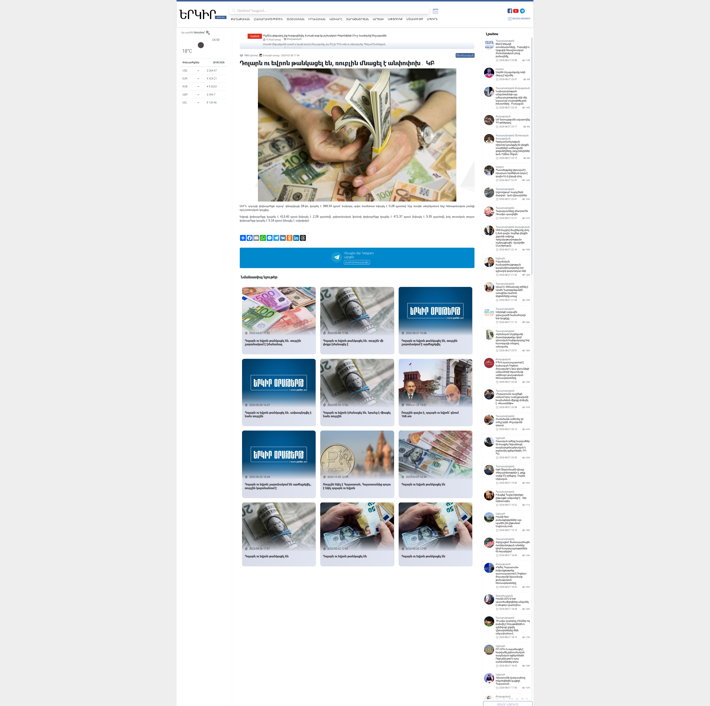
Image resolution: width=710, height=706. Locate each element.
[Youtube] (516, 10)
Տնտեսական (296, 19)
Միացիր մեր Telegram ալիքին (359, 255)
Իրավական (317, 19)
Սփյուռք (395, 19)
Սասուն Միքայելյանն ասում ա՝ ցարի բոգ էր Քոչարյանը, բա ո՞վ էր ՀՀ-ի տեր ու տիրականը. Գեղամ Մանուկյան (324, 35)
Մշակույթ (414, 19)
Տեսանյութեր (522, 18)
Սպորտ (432, 19)
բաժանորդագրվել (357, 262)
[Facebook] (510, 10)
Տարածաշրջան (357, 19)
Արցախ (378, 19)
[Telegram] (522, 10)
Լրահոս (492, 34)
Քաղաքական (240, 19)
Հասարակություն (268, 19)
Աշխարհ (335, 19)
